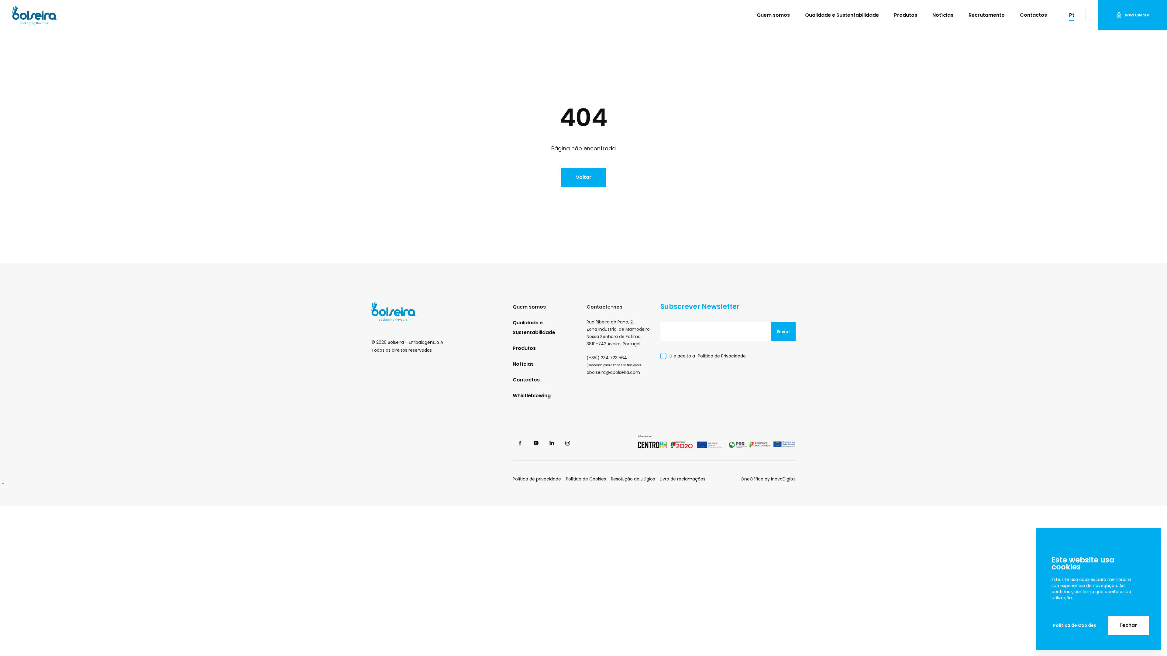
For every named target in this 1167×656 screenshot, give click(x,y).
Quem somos (773, 15)
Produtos (905, 15)
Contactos (1033, 15)
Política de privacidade (537, 479)
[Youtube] (536, 443)
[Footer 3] (680, 443)
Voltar (583, 177)
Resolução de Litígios (633, 479)
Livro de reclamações (682, 479)
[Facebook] (520, 443)
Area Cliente (1136, 15)
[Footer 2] (762, 443)
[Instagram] (568, 443)
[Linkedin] (552, 443)
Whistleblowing (532, 395)
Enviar (783, 332)
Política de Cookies (1074, 625)
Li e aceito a (708, 356)
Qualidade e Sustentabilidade (842, 15)
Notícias (942, 15)
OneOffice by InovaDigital (768, 479)
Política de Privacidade (722, 356)
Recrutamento (987, 15)
